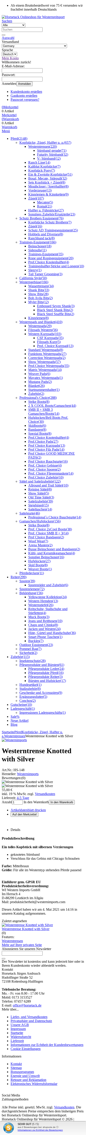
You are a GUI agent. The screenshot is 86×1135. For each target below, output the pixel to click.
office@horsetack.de (27, 1005)
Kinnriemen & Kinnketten (48, 194)
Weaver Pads (39, 374)
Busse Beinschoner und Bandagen (54, 549)
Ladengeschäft (23, 708)
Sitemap (16, 1068)
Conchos (27, 700)
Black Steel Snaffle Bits (55, 314)
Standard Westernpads (45, 350)
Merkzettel (9, 115)
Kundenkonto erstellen (26, 91)
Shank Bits (38, 290)
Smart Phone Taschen (45, 637)
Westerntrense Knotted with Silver (25, 929)
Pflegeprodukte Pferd (46, 673)
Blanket (36, 386)
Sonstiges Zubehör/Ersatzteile (51, 214)
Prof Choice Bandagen (46, 537)
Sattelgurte (29, 513)
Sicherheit (28, 653)
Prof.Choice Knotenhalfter (48, 262)
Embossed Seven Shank (56, 306)
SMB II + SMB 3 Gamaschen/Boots (43, 411)
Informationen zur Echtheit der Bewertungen (40, 1130)
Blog (14, 724)
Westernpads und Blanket (40, 322)
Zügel (36, 198)
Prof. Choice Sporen (44, 469)
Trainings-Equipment (37, 242)
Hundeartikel (30, 685)
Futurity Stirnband (52, 154)
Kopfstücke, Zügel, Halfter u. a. (45, 142)
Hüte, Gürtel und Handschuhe (52, 633)
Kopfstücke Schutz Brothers (49, 222)
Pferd (19, 138)
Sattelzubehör (40, 501)
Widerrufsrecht (21, 1037)
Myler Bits (38, 302)
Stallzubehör (30, 689)
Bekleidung (31, 593)
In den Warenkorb (61, 802)
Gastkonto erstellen (24, 95)
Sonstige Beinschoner (46, 557)
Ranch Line (39, 162)
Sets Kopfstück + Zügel (46, 182)
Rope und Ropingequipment (50, 258)
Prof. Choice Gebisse (45, 465)
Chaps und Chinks (43, 625)
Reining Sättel (40, 489)
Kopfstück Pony (41, 170)
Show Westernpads (44, 362)
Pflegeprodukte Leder (46, 669)
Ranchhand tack (41, 238)
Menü (6, 131)
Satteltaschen (40, 509)
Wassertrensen (41, 286)
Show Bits (38, 294)
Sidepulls (37, 250)
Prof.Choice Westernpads (48, 366)
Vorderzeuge (40, 190)
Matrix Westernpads (45, 370)
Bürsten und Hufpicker (47, 681)
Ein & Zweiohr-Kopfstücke (50, 174)
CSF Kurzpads (50, 338)
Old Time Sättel (41, 497)
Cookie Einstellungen (26, 1049)
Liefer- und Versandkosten (29, 1017)
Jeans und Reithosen (45, 621)
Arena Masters (40, 545)
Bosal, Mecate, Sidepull (47, 178)
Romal (44, 206)
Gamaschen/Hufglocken (40, 521)
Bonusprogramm (22, 1072)
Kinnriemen (38, 318)
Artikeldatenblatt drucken (28, 810)
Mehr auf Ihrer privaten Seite (22, 945)
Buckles (35, 641)
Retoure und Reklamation (28, 1080)
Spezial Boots (39, 433)
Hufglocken (39, 561)
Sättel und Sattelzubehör (40, 481)
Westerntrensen (42, 146)
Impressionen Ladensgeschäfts (42, 712)
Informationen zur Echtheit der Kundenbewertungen (47, 1045)
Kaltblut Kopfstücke (44, 166)
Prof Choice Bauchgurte (48, 461)
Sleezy (34, 270)
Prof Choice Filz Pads (46, 449)
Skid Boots (38, 565)
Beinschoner (39, 246)
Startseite (17, 1033)
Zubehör (36, 394)
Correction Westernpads (46, 358)
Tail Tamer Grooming (45, 274)
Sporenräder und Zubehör (48, 585)
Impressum (18, 1029)
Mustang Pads (40, 382)
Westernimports (28, 774)
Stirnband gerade (51, 150)
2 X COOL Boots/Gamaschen (52, 405)
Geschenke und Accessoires (40, 693)
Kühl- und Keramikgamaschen (51, 553)
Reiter (18, 577)
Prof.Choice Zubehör (46, 477)
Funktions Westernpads (47, 354)
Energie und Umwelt (25, 1076)
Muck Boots (38, 617)
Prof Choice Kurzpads (46, 445)
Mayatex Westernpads (45, 378)
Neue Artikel (19, 720)
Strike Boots (38, 402)
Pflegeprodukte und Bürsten (41, 665)
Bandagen (37, 429)
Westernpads (40, 326)
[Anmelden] (3, 958)
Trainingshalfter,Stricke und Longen (56, 266)
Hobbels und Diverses (45, 234)
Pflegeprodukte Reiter (45, 677)
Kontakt (16, 1064)
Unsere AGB (20, 1025)
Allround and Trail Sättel (48, 485)
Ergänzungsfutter (33, 696)
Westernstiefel (40, 605)
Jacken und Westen (44, 629)
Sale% (15, 716)
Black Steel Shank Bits (55, 310)
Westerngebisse (33, 282)
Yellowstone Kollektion (47, 597)
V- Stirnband (49, 158)
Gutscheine (21, 704)
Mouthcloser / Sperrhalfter (48, 186)
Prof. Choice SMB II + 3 (48, 533)
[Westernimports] (14, 740)
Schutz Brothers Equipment (41, 218)
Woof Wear (38, 541)
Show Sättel (38, 493)
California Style (33, 278)
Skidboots (37, 425)
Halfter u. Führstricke (46, 210)
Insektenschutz (32, 661)
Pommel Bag (30, 649)
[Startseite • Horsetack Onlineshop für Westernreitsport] (33, 17)
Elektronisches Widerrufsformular (34, 1084)
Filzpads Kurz (49, 342)
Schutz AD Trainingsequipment (53, 230)
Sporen (27, 581)
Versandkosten (45, 794)
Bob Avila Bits (40, 298)
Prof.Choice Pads (43, 441)
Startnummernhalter (44, 390)
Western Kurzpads (44, 334)
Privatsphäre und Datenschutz (31, 1021)
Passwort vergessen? (25, 99)
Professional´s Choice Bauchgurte (54, 517)
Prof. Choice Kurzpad (55, 346)
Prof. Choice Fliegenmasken (50, 473)
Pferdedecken (31, 573)
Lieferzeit (17, 1041)
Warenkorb (9, 127)
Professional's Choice (38, 398)
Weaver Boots (40, 569)
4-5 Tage (23, 798)
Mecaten (45, 202)
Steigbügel (38, 505)
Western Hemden (43, 601)
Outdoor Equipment (36, 645)
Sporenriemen (32, 589)
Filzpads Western (43, 330)
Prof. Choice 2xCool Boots (50, 529)
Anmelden (24, 83)
